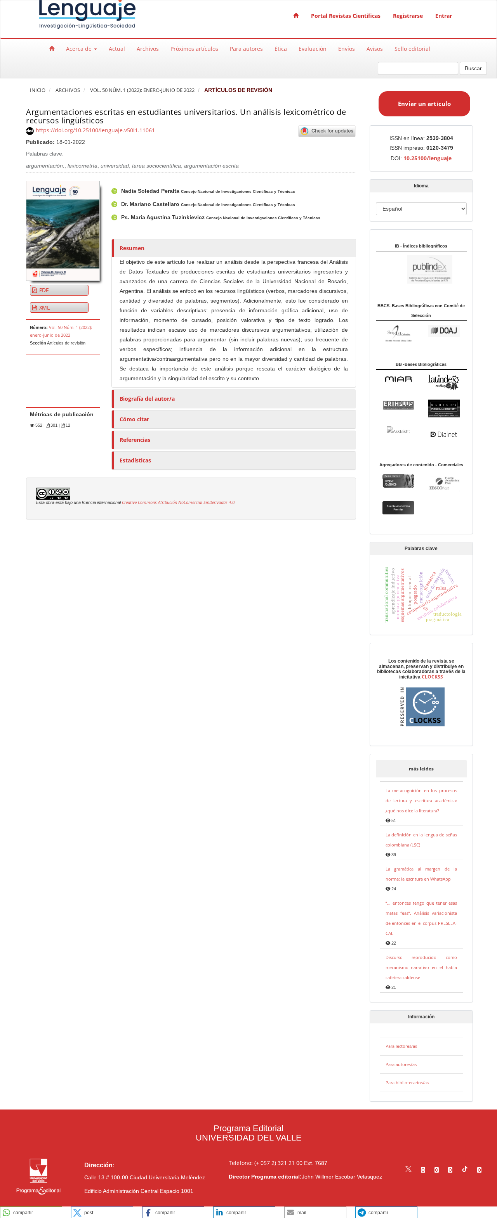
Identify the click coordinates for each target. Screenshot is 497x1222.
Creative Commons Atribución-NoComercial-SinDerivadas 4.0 (178, 502)
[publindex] (414, 269)
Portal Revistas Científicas (346, 15)
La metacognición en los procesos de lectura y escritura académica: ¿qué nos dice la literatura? (421, 801)
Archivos (148, 48)
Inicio (37, 90)
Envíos (346, 48)
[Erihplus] (398, 404)
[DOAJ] (444, 330)
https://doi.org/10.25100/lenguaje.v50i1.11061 (95, 130)
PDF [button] (43, 290)
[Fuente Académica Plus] (444, 483)
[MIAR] (398, 378)
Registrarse (408, 15)
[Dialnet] (444, 433)
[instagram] (436, 1170)
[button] (31, 1212)
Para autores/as (401, 1064)
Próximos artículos (194, 48)
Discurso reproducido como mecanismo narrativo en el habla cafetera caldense (421, 967)
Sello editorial (412, 48)
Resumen (132, 248)
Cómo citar (134, 419)
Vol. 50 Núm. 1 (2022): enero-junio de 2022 (142, 90)
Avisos (375, 48)
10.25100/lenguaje (427, 158)
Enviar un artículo (424, 103)
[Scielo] (398, 333)
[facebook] (423, 1170)
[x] (408, 1170)
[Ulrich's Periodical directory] (444, 408)
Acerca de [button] (79, 48)
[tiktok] (465, 1170)
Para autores (246, 48)
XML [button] (43, 307)
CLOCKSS (432, 676)
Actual (117, 48)
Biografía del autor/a (147, 398)
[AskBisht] (398, 431)
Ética (281, 48)
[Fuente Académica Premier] (398, 507)
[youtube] (450, 1170)
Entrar (443, 15)
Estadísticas (135, 460)
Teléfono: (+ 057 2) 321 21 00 (265, 1163)
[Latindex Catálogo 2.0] (444, 382)
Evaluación (313, 48)
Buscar (473, 68)
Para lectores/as (401, 1046)
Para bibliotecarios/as (407, 1082)
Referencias (135, 439)
